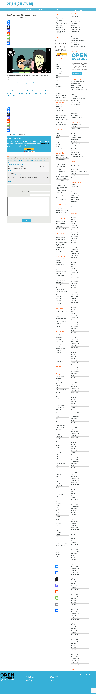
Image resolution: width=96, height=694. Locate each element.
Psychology (58, 91)
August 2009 (74, 598)
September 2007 (75, 641)
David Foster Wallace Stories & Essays (61, 165)
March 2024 (74, 270)
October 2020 (74, 347)
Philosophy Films (75, 208)
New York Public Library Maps (61, 292)
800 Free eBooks (60, 27)
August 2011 (74, 553)
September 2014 (75, 484)
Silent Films (58, 108)
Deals (57, 416)
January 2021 (74, 341)
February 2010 (74, 587)
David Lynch (74, 193)
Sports (57, 525)
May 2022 (73, 311)
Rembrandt (58, 300)
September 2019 (75, 371)
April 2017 (73, 426)
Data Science (59, 73)
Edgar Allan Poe (60, 175)
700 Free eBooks (60, 155)
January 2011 (74, 566)
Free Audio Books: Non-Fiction (62, 213)
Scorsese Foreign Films (77, 206)
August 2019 (74, 373)
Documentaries (59, 110)
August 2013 (74, 508)
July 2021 (73, 330)
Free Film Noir (59, 106)
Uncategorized (59, 541)
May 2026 (73, 221)
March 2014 (74, 495)
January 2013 (74, 521)
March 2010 (74, 585)
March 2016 (74, 450)
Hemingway (59, 334)
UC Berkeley (59, 540)
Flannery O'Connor (75, 102)
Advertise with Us (30, 677)
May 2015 (73, 469)
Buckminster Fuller (75, 33)
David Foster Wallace (76, 117)
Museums (58, 487)
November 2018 (75, 390)
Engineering (59, 77)
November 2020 (75, 345)
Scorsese (73, 190)
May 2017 (73, 424)
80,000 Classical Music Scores (61, 315)
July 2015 (73, 465)
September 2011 (75, 551)
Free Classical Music (61, 318)
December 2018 (75, 388)
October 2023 (74, 279)
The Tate (58, 269)
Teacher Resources (60, 247)
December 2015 (75, 456)
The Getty (58, 262)
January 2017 (74, 431)
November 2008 (75, 615)
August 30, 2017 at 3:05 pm (15, 175)
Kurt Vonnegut (59, 343)
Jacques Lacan (75, 36)
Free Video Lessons (60, 237)
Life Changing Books (61, 199)
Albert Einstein (74, 91)
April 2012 (73, 538)
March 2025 (74, 247)
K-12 (57, 460)
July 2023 (73, 285)
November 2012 (75, 525)
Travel (57, 536)
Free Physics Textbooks (61, 223)
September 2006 (75, 664)
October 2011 (74, 549)
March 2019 (74, 383)
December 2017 (75, 411)
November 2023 (75, 277)
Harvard (58, 445)
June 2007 (73, 647)
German (58, 141)
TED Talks (58, 530)
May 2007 (73, 649)
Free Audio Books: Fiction (62, 208)
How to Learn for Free (61, 451)
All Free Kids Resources (61, 251)
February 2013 (74, 519)
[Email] (29, 40)
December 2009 (75, 591)
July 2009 (73, 600)
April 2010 (73, 583)
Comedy (58, 403)
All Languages (59, 148)
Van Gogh (58, 302)
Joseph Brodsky (75, 139)
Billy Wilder (58, 354)
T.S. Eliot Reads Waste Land (78, 81)
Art (57, 387)
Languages (53, 680)
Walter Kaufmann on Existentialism (80, 35)
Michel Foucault (75, 16)
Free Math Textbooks (61, 228)
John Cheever (74, 115)
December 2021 (75, 321)
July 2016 (73, 443)
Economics (58, 75)
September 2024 (75, 259)
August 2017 (74, 418)
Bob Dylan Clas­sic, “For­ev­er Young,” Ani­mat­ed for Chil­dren (23, 83)
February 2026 (74, 227)
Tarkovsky (73, 191)
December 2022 (75, 298)
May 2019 (73, 379)
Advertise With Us (77, 73)
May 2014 (73, 491)
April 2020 (73, 358)
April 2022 (73, 313)
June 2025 (73, 242)
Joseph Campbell (75, 21)
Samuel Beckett (75, 149)
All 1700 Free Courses (61, 97)
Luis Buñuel (74, 201)
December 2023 (75, 276)
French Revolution (60, 282)
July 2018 (73, 398)
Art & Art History (60, 61)
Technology (59, 529)
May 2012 (73, 536)
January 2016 (74, 454)
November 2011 (75, 548)
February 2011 (74, 564)
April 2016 (73, 448)
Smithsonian (59, 266)
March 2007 (74, 653)
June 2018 (73, 399)
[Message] (29, 37)
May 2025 (73, 244)
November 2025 (75, 232)
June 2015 (73, 467)
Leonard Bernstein (75, 29)
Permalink (14, 134)
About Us (28, 676)
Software (58, 523)
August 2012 (74, 531)
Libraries (58, 469)
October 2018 (74, 392)
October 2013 (74, 504)
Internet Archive (60, 452)
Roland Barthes (75, 38)
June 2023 (73, 287)
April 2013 (73, 516)
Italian (57, 142)
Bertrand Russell (75, 44)
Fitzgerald (58, 335)
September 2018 (75, 394)
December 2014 (75, 478)
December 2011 (75, 546)
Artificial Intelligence (61, 389)
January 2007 (74, 656)
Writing (58, 554)
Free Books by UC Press (62, 197)
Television (58, 532)
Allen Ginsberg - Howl (76, 106)
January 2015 (74, 476)
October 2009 (74, 594)
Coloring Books (59, 303)
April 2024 (73, 268)
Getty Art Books (60, 289)
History (57, 80)
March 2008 (74, 630)
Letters (57, 467)
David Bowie (74, 147)
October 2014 (74, 482)
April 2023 (73, 291)
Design (57, 418)
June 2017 (73, 422)
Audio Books (59, 392)
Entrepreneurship (60, 427)
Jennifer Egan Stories (61, 178)
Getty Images (59, 284)
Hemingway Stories (60, 168)
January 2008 (74, 634)
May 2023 (73, 289)
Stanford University (60, 277)
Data (57, 414)
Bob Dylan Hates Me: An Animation (21, 15)
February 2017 (74, 429)
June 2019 (73, 377)
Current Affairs (59, 411)
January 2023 (74, 296)
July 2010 (73, 578)
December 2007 (75, 636)
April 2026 (73, 223)
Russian (58, 144)
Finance (58, 434)
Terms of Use (29, 681)
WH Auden (74, 164)
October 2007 (74, 639)
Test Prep (58, 249)
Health (57, 447)
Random (58, 516)
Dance (57, 412)
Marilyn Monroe (75, 152)
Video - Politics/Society (61, 545)
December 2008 (75, 613)
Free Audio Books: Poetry (62, 210)
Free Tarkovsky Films (61, 121)
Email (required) (25, 194)
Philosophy (58, 86)
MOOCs (58, 483)
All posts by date (60, 361)
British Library (59, 278)
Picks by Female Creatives (77, 156)
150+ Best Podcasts (61, 25)
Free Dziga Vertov (60, 123)
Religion (58, 93)
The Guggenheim (60, 268)
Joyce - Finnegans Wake (77, 87)
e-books (58, 420)
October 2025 (74, 234)
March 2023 (74, 292)
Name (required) (25, 191)
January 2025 (74, 251)
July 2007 (73, 645)
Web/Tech (58, 550)
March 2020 (74, 360)
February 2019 (74, 384)
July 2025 (73, 240)
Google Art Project (60, 280)
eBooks (52, 683)
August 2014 (74, 486)
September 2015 (75, 461)
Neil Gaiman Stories (61, 163)
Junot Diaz (73, 177)
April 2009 (73, 606)
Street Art (58, 296)
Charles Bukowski (75, 93)
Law (57, 465)
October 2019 (74, 369)
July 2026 (73, 217)
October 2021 (74, 324)
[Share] (29, 43)
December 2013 (75, 501)
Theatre (58, 534)
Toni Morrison (59, 345)
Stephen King (59, 192)
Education (58, 423)
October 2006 (74, 662)
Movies (51, 679)
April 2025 (73, 246)
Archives (58, 385)
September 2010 (75, 574)
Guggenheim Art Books (61, 286)
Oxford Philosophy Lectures (78, 46)
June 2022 (73, 309)
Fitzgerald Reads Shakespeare (79, 98)
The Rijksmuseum (60, 264)
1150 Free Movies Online (62, 104)
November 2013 (75, 503)
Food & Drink (59, 436)
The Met (58, 260)
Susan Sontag (74, 205)
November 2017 (75, 413)
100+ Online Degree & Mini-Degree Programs (62, 19)
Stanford (58, 527)
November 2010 (75, 570)
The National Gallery (61, 271)
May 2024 (73, 266)
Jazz (57, 458)
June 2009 (73, 602)
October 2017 (74, 414)
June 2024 (73, 264)
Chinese (58, 135)
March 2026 (74, 225)
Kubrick (73, 184)
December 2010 (75, 568)
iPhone (57, 456)
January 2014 (74, 499)
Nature (57, 490)
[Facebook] (29, 24)
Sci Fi (57, 520)
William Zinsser (59, 341)
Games (58, 438)
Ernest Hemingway (76, 126)
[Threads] (29, 27)
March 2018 (74, 405)
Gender (58, 440)
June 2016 (73, 444)
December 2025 (75, 231)
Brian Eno (73, 134)
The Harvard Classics (61, 159)
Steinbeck (58, 352)
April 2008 (73, 628)
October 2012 (74, 527)
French (57, 139)
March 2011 (74, 563)
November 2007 (75, 638)
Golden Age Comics (61, 195)
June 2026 (73, 219)
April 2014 (73, 493)
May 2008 (73, 626)
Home (27, 675)
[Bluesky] (29, 21)
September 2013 (75, 506)
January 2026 (74, 229)
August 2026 (74, 216)
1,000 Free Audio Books (62, 24)
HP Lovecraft (59, 173)
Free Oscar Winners (61, 124)
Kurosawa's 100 (75, 186)
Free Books (58, 235)
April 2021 (73, 336)
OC (9, 134)
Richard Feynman (75, 20)
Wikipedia (58, 552)
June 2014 (73, 489)
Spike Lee (73, 173)
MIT (57, 481)
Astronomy (58, 62)
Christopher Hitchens (76, 137)
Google (58, 441)
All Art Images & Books (61, 258)
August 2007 (74, 643)
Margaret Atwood (60, 348)
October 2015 (74, 459)
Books (57, 396)
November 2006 (75, 660)
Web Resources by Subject (60, 240)
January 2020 (74, 364)
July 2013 (73, 510)
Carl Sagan (74, 23)
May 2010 (73, 581)
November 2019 (75, 367)
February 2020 (74, 362)
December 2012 (75, 523)
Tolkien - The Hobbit (76, 104)
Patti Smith (74, 132)
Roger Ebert (74, 203)
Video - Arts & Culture (61, 543)
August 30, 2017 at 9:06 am (15, 164)
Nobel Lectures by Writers (77, 40)
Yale (57, 556)
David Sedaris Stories (61, 190)
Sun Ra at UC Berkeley (76, 18)
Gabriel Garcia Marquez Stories (61, 187)
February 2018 (74, 407)
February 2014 (74, 497)
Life (57, 471)
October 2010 (74, 572)
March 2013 (74, 518)
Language (58, 461)
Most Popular (59, 485)
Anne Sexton (74, 113)
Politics (58, 507)
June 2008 (73, 624)
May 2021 (73, 334)
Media (57, 480)
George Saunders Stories (62, 180)
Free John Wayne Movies (62, 119)
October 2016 (74, 437)
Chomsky (58, 194)
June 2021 (73, 332)
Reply (9, 171)
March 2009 (74, 608)
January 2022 (74, 319)
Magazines (59, 474)
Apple (57, 380)
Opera (57, 496)
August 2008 (74, 621)
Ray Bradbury (59, 339)
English (57, 137)
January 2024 (74, 274)
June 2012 (73, 534)
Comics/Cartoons (60, 405)
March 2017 (74, 428)
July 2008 (73, 623)
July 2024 (73, 262)
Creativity (58, 409)
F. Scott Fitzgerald (75, 128)
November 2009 (75, 593)
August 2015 (74, 463)
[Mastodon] (29, 30)
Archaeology (59, 382)
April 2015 (73, 471)
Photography (59, 500)
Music (14, 18)
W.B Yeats (73, 108)
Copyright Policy (30, 679)
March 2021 (74, 337)
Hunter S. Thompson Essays (61, 182)
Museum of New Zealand (62, 294)
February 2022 (74, 317)
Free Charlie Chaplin (61, 117)
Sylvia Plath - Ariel (75, 83)
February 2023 (74, 294)
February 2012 (74, 542)
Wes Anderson (75, 199)
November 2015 (75, 458)
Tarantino (73, 188)
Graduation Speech (61, 443)
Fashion (58, 431)
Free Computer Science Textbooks (61, 225)
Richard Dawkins (75, 31)
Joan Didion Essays (60, 185)
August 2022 (74, 306)
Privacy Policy (29, 680)
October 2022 (74, 302)
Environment (59, 79)
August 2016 (74, 441)
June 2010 (73, 579)
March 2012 (74, 540)
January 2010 (74, 589)
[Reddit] (29, 33)
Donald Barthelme (75, 143)
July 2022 (73, 307)
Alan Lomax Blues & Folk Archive (62, 325)
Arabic (57, 133)
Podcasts (58, 503)
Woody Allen (74, 197)
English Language (60, 425)
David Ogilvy (59, 350)
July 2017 (73, 420)
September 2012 (75, 529)
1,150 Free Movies (60, 22)
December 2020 (75, 343)
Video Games (59, 549)
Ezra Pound (74, 109)
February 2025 (74, 249)
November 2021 (75, 322)
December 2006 (75, 658)
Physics (57, 88)
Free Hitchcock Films (61, 115)
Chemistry (58, 68)
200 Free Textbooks (60, 29)
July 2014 (73, 488)
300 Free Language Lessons (60, 31)
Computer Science (60, 71)
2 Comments (28, 18)
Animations (58, 113)
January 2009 (74, 611)
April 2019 (73, 381)
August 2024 (74, 261)
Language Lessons (60, 463)
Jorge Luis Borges (75, 27)
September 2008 (75, 619)
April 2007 (73, 651)
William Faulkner (75, 100)
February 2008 (74, 632)
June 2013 (73, 512)
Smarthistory (59, 298)
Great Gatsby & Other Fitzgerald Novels (61, 170)
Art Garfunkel (74, 150)
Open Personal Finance (61, 369)
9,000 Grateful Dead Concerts (61, 322)
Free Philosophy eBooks (62, 157)
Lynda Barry (74, 175)
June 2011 (73, 557)
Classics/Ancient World (61, 70)
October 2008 (74, 617)
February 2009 (74, 609)
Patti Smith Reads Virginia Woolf (79, 89)
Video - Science (60, 547)
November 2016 (75, 435)
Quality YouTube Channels (60, 245)
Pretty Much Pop (60, 509)
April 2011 (73, 561)
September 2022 (75, 304)
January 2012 (74, 544)
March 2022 (74, 315)
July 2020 (73, 352)
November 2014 (75, 480)
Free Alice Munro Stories (62, 176)
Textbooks (52, 681)
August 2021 (74, 328)
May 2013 (73, 514)
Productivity (59, 511)
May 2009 (73, 604)
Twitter (58, 538)
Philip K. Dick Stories (61, 161)
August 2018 (74, 396)
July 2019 (73, 375)
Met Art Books (59, 288)
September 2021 (75, 326)
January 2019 (74, 386)
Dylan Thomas (74, 111)
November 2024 (75, 255)
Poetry (57, 505)
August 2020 (74, 351)
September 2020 (75, 349)
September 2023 (75, 281)
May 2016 (73, 446)
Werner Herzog (75, 195)
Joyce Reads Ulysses (76, 85)
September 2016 (75, 439)
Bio (26, 683)
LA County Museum (60, 275)
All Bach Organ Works (61, 311)
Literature (58, 82)
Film (57, 432)
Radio (57, 514)
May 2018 (73, 401)
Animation (58, 378)
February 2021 (74, 339)
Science (58, 521)
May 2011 (73, 559)
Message (19, 194)
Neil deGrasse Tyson (76, 124)
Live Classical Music (60, 320)
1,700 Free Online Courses (62, 17)
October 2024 (74, 257)
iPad (57, 454)
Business (58, 66)
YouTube (58, 558)
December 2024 (75, 253)
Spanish (58, 146)
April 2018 (73, 403)
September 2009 (75, 596)
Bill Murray (73, 94)
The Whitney (59, 273)
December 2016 (75, 433)
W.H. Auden (74, 141)
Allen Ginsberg (74, 130)
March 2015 (74, 473)
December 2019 (75, 366)
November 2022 (75, 300)
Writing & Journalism (61, 95)
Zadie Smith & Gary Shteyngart (79, 171)
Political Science (60, 90)
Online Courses (60, 494)
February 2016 (74, 452)
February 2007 (74, 655)
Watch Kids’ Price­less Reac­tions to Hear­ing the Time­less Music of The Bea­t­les (29, 90)
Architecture (59, 383)
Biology (57, 64)
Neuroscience (59, 492)
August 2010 (74, 576)
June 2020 (73, 354)
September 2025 (75, 236)
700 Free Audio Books (61, 207)
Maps (57, 476)
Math (57, 84)
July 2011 (73, 555)
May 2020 (73, 356)
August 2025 (74, 238)
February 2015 (74, 474)
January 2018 (74, 409)
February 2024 (74, 272)
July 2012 (73, 533)
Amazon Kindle (60, 376)
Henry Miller (74, 135)
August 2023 (74, 283)
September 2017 (75, 416)
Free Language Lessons (62, 242)
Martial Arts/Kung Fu (61, 112)
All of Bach (58, 313)
